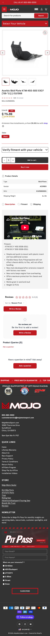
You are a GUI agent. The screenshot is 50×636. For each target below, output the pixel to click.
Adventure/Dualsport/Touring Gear (16, 500)
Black (5, 136)
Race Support (7, 456)
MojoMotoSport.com (20, 633)
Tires (4, 495)
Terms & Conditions (10, 461)
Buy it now (25, 167)
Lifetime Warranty (9, 450)
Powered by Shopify (35, 633)
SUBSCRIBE (25, 591)
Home (4, 447)
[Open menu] (4, 9)
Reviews (5, 506)
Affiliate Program (9, 467)
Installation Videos (9, 473)
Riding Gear (6, 498)
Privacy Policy (7, 458)
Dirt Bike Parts (8, 490)
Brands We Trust (8, 503)
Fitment (24, 204)
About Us (5, 453)
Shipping (37, 204)
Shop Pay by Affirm (10, 470)
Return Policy (7, 464)
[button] (36, 9)
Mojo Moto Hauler (9, 485)
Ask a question (8, 347)
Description (10, 204)
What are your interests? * (14, 562)
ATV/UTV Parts (8, 492)
